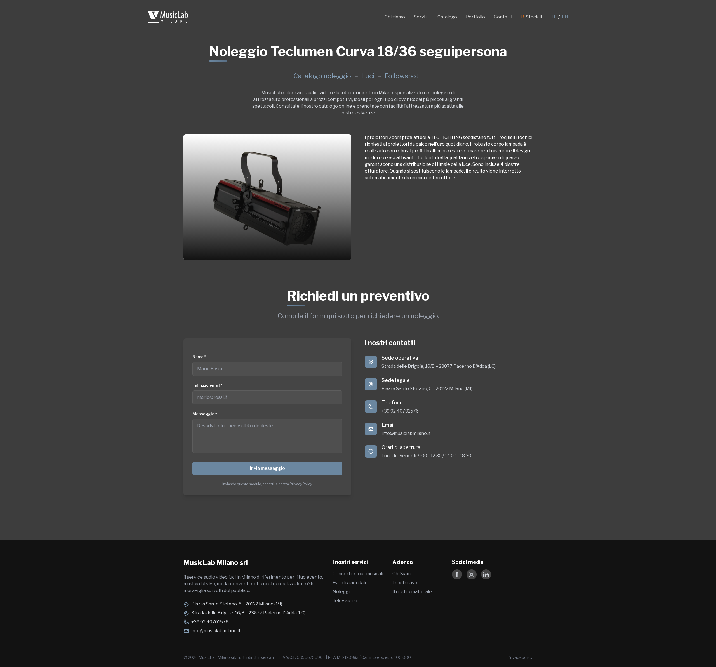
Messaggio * (204, 413)
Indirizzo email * (207, 385)
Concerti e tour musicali (358, 573)
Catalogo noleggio (322, 76)
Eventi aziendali (349, 582)
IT (554, 17)
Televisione (345, 600)
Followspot (402, 76)
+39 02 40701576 (400, 411)
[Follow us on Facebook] (457, 574)
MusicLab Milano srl (215, 562)
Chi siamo (395, 17)
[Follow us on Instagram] (472, 574)
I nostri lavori (406, 582)
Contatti (503, 17)
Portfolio (475, 17)
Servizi (421, 17)
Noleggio (342, 591)
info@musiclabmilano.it (406, 433)
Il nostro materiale (412, 591)
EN (565, 17)
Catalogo (447, 17)
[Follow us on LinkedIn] (486, 574)
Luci (368, 76)
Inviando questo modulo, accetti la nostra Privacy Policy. (267, 484)
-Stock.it (532, 17)
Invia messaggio (267, 468)
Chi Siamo (402, 573)
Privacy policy (520, 657)
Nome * (199, 356)
